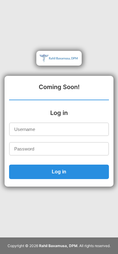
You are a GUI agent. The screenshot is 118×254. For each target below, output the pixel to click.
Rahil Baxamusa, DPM (58, 245)
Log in (59, 171)
